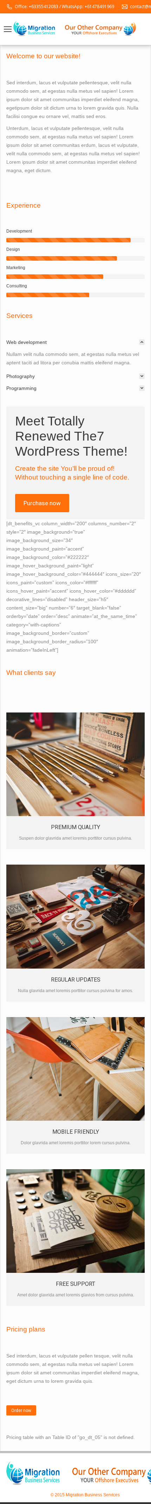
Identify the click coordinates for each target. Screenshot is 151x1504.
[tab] (75, 342)
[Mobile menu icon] (8, 29)
